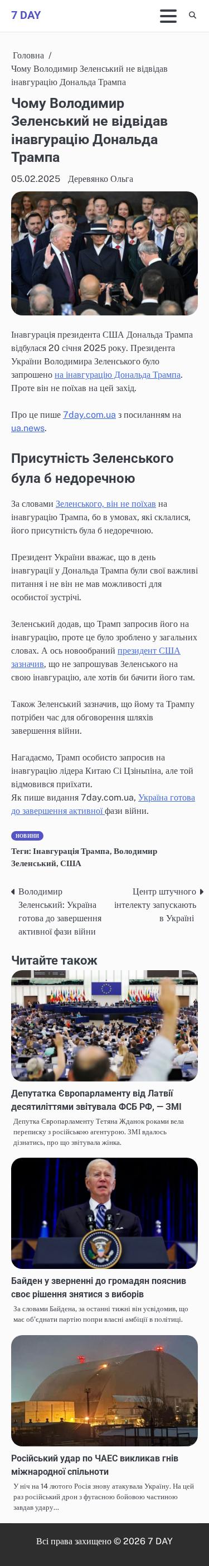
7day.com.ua (89, 414)
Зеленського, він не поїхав (106, 503)
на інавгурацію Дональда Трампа (118, 374)
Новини (27, 836)
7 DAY (26, 15)
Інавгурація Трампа (71, 851)
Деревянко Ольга (100, 179)
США (70, 863)
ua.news (28, 428)
